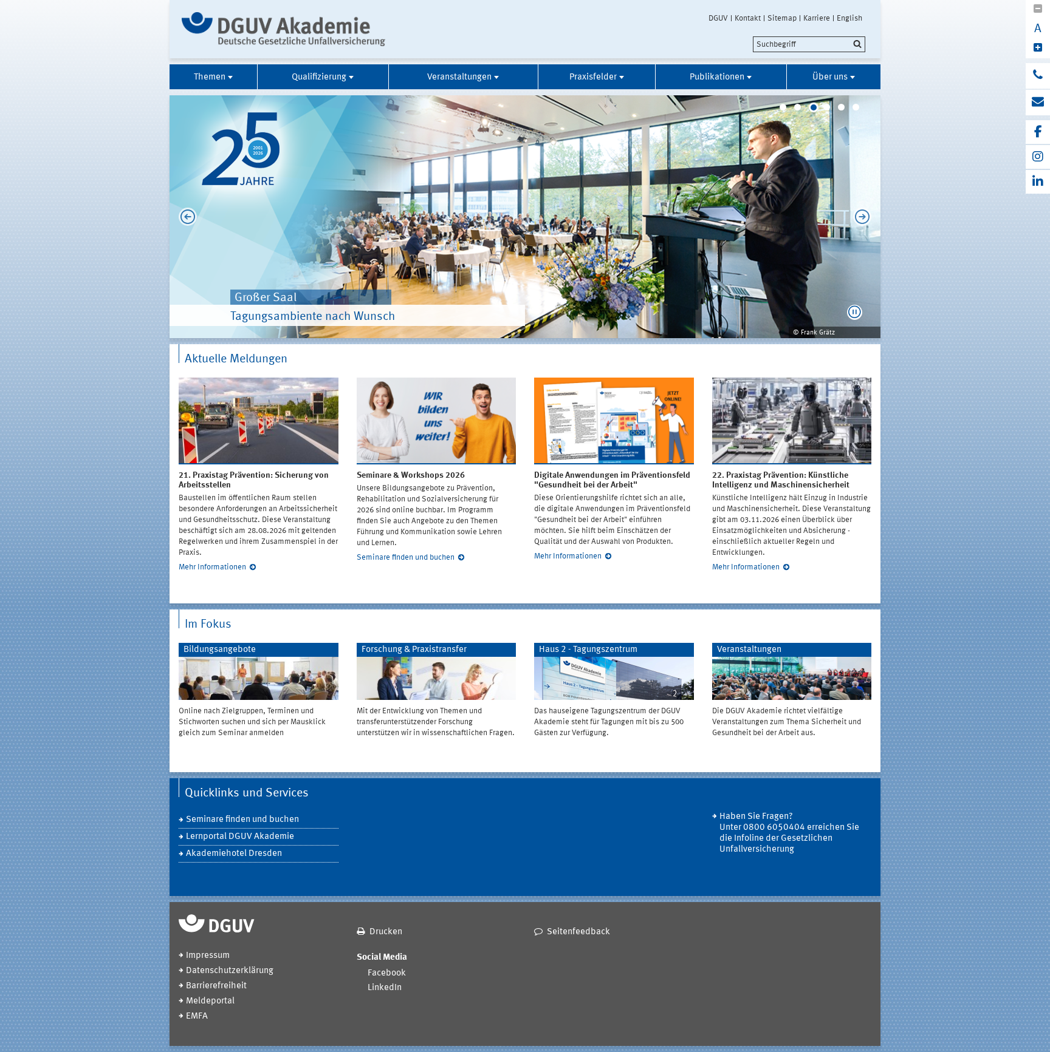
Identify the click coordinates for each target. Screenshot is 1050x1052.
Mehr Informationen (212, 567)
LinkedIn (385, 988)
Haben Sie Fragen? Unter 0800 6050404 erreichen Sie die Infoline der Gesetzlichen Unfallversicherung (789, 833)
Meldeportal (210, 1001)
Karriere (816, 18)
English (849, 18)
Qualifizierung (319, 77)
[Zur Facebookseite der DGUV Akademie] (1038, 132)
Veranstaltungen (459, 77)
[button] (854, 312)
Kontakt (748, 18)
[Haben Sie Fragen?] (1038, 76)
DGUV (718, 18)
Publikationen (717, 77)
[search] (809, 44)
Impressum (208, 955)
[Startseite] (283, 29)
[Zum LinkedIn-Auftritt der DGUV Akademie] (1038, 182)
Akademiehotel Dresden (234, 853)
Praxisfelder (593, 77)
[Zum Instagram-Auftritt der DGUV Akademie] (1038, 157)
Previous (185, 217)
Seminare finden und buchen (406, 558)
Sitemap (782, 18)
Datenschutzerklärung (229, 971)
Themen (209, 77)
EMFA (197, 1016)
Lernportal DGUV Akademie (240, 836)
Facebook (387, 973)
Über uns (830, 77)
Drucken (385, 932)
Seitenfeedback (578, 932)
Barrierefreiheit (216, 986)
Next (865, 217)
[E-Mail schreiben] (1038, 102)
